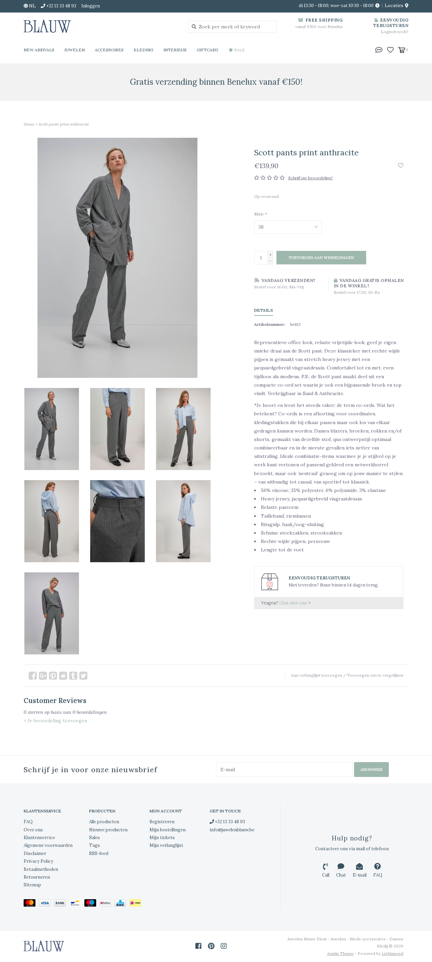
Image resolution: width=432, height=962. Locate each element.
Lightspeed (392, 953)
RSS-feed (98, 853)
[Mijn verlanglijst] (390, 49)
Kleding (143, 49)
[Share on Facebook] (33, 676)
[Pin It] (53, 676)
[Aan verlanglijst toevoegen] (400, 166)
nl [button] (32, 6)
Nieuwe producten (108, 830)
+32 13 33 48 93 (229, 822)
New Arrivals (39, 49)
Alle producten (104, 822)
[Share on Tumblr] (73, 676)
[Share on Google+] (43, 676)
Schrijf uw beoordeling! (310, 177)
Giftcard (207, 49)
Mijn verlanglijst (166, 845)
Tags (94, 845)
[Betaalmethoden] (31, 904)
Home (29, 124)
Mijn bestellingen (168, 830)
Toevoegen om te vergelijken (375, 675)
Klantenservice (39, 837)
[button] (379, 49)
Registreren (162, 822)
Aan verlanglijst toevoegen (316, 675)
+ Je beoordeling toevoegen (55, 721)
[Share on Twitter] (83, 676)
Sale (239, 49)
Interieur (175, 49)
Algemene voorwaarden (48, 845)
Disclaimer (35, 853)
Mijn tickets (162, 837)
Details (263, 310)
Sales (94, 837)
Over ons (33, 830)
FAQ (28, 822)
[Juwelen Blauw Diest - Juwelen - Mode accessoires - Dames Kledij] (101, 26)
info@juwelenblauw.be (232, 830)
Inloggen (90, 6)
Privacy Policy (38, 861)
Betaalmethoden (41, 869)
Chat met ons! (293, 602)
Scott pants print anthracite (63, 124)
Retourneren (37, 877)
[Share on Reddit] (63, 676)
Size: (260, 213)
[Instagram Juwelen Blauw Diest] (224, 946)
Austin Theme (340, 953)
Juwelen (74, 49)
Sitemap (32, 885)
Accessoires (109, 49)
